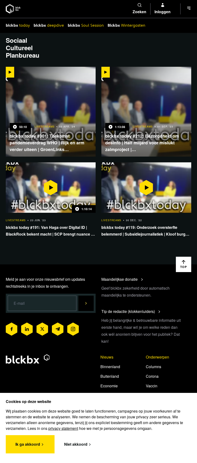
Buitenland (109, 376)
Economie (109, 386)
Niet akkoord (75, 444)
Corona (152, 376)
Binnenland (110, 366)
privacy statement (63, 428)
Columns (153, 366)
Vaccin (151, 386)
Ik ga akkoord (27, 444)
